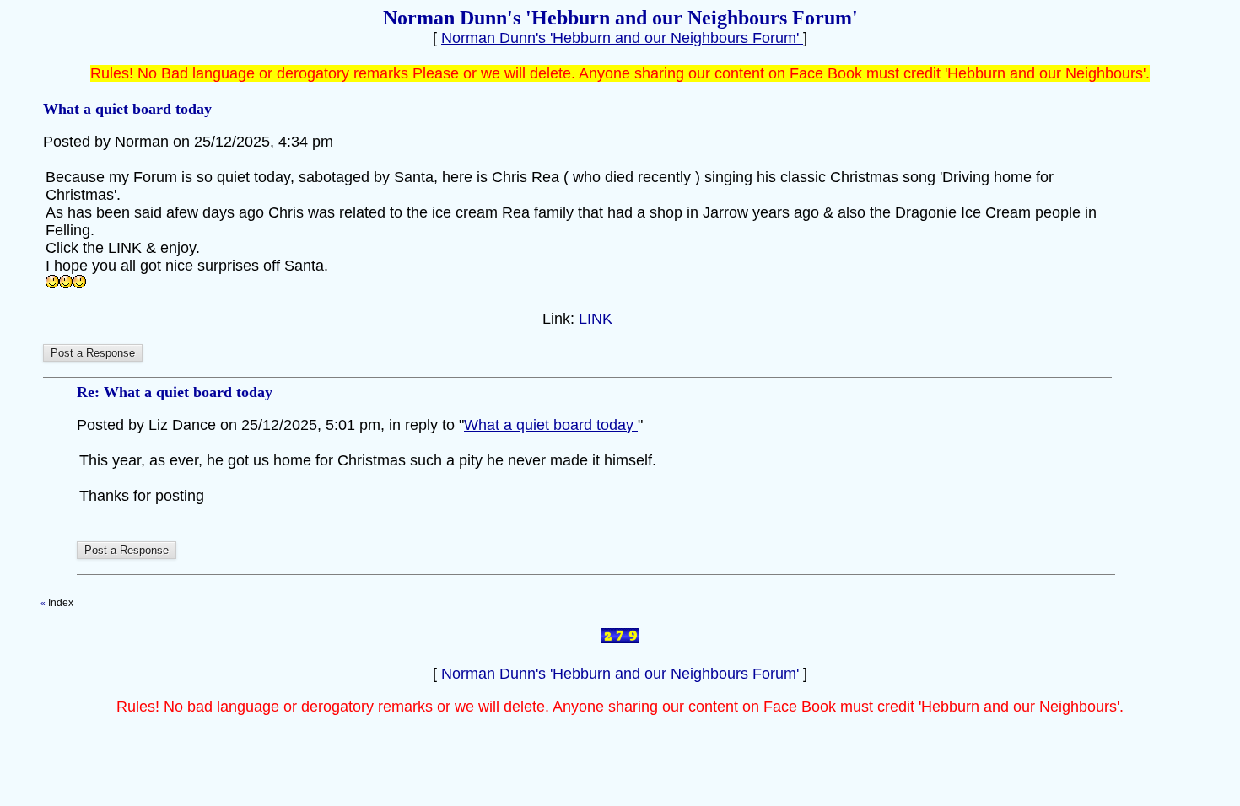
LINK (595, 318)
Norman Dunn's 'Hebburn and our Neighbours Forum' (622, 38)
